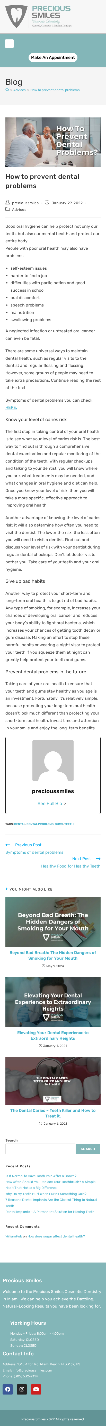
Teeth (69, 824)
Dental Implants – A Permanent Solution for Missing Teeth (49, 1212)
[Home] (7, 90)
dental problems (40, 824)
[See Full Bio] (65, 803)
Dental (19, 824)
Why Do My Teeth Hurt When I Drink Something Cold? (45, 1194)
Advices (19, 209)
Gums (59, 824)
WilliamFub (13, 1236)
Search (11, 1140)
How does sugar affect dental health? (56, 1236)
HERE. (11, 407)
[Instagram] (22, 1389)
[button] (9, 43)
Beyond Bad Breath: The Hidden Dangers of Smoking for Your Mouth (53, 955)
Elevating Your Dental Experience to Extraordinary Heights (53, 1035)
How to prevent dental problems (55, 90)
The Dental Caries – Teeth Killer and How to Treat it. (53, 1113)
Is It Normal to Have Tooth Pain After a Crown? (40, 1176)
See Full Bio (50, 803)
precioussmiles (25, 203)
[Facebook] (8, 1389)
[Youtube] (36, 1389)
